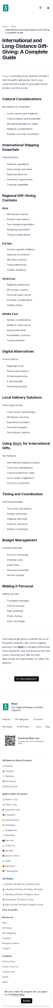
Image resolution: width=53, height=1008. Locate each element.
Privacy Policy (8, 961)
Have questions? (28, 679)
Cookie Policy (8, 971)
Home (5, 26)
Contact (5, 948)
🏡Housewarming (10, 820)
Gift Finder (7, 928)
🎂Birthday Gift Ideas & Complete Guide (21, 884)
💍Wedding (8, 776)
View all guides (10, 910)
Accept (26, 1000)
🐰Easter (6, 861)
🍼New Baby (8, 835)
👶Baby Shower (10, 786)
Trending (6, 938)
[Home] (5, 8)
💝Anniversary (9, 781)
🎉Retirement (8, 825)
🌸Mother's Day (10, 799)
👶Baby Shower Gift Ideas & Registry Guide (22, 904)
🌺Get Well (7, 850)
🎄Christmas (8, 771)
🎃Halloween (8, 866)
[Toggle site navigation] (40, 7)
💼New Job (8, 840)
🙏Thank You (8, 845)
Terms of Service (10, 966)
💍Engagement (9, 830)
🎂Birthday (7, 766)
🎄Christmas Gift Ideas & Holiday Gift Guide (22, 889)
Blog (13, 26)
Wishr (17, 443)
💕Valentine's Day (11, 809)
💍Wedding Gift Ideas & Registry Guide (20, 894)
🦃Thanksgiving (10, 871)
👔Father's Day (9, 804)
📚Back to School (10, 856)
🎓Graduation (8, 815)
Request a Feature (10, 943)
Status (5, 982)
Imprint (5, 977)
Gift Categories (9, 933)
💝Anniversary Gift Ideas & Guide (17, 899)
